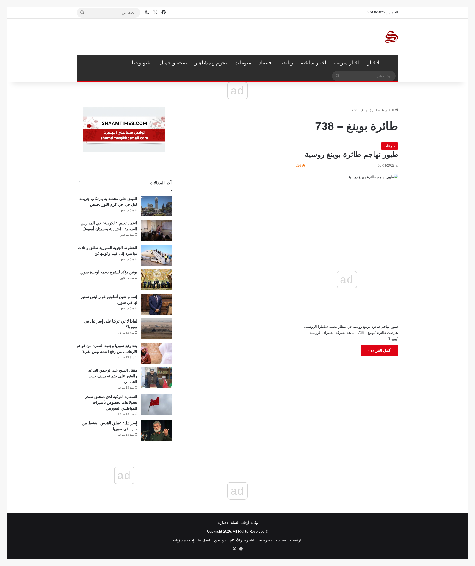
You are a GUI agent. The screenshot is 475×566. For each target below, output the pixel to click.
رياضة (286, 63)
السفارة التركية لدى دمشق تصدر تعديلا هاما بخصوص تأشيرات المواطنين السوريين (111, 402)
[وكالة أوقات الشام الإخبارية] (391, 37)
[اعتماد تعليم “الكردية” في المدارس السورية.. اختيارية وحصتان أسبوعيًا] (156, 230)
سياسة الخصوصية (272, 540)
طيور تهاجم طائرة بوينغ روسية (351, 154)
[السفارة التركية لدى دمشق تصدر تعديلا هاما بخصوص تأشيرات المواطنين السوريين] (156, 404)
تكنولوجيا (142, 63)
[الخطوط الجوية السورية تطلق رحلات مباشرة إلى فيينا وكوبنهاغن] (156, 255)
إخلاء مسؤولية (183, 540)
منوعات (242, 63)
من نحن (220, 540)
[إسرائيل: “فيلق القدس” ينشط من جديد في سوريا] (156, 430)
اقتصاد (266, 63)
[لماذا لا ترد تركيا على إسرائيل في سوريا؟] (156, 328)
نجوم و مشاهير (211, 63)
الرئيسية (391, 63)
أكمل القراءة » (379, 350)
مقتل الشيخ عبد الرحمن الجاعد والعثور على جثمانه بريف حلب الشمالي (112, 376)
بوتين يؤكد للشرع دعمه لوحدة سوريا (108, 272)
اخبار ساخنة (313, 63)
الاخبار (374, 63)
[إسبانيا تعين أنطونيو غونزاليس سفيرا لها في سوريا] (156, 304)
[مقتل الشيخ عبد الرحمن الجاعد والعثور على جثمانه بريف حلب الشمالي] (156, 377)
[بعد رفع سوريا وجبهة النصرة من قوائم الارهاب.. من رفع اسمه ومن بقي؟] (156, 353)
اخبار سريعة (347, 63)
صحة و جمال (173, 63)
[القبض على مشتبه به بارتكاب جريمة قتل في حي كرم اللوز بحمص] (156, 206)
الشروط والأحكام (242, 540)
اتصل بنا (204, 540)
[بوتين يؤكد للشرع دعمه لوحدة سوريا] (156, 279)
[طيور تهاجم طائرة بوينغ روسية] (347, 202)
